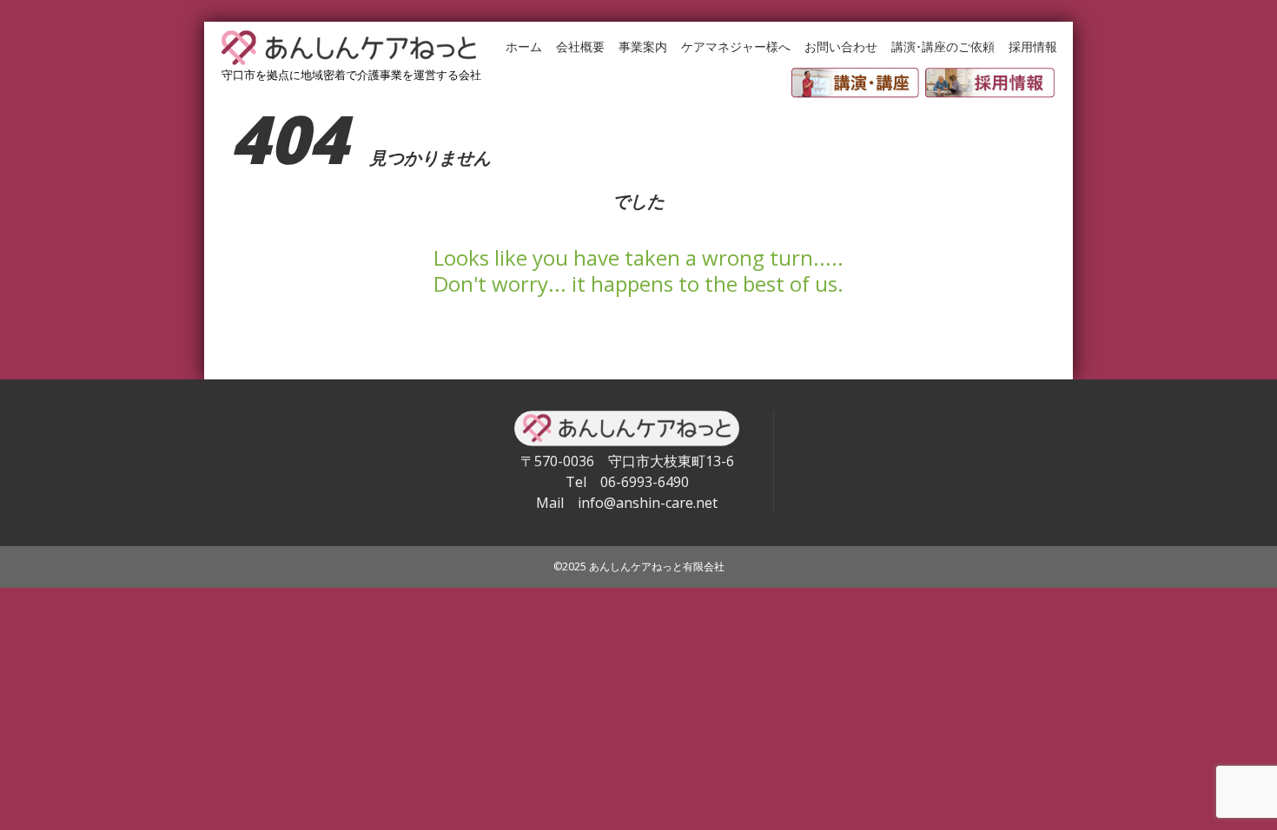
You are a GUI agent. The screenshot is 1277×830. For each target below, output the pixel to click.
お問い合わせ (840, 46)
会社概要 (580, 46)
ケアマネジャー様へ (736, 46)
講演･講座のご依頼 (943, 46)
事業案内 (643, 46)
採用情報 (1033, 46)
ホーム (524, 46)
